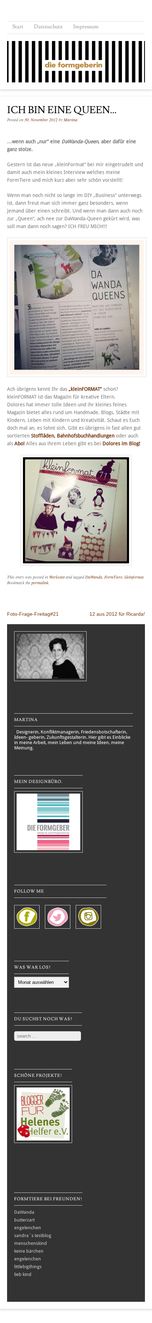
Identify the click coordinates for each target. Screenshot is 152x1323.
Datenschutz (48, 26)
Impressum (86, 26)
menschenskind (30, 1243)
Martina (70, 119)
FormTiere (113, 577)
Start (17, 26)
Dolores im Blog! (121, 443)
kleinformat (134, 577)
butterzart (24, 1220)
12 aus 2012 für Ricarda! (117, 614)
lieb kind (22, 1274)
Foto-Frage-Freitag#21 (33, 614)
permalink (39, 582)
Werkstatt (57, 577)
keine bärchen (28, 1251)
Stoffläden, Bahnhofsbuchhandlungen (73, 436)
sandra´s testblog (32, 1235)
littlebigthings (28, 1266)
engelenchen (27, 1227)
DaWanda (93, 577)
